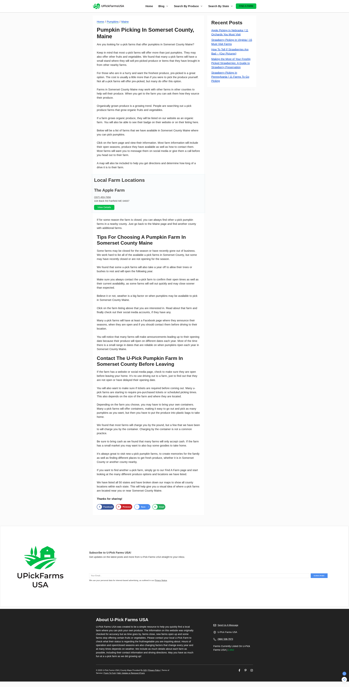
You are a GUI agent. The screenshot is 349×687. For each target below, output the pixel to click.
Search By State (218, 6)
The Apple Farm (109, 190)
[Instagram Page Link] (251, 670)
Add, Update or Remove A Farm (131, 673)
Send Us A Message (228, 625)
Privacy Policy (154, 670)
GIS (145, 670)
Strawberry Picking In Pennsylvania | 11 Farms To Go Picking (230, 76)
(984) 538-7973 (225, 639)
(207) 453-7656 (102, 197)
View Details (104, 207)
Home (149, 6)
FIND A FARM (246, 6)
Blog (161, 6)
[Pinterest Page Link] (245, 670)
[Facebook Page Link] (239, 670)
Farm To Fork (110, 673)
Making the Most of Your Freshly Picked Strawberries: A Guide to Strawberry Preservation (231, 63)
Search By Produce (186, 6)
